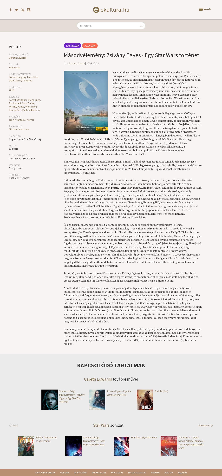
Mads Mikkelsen (31, 110)
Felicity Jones (16, 106)
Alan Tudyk (28, 103)
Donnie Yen (15, 110)
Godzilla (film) (161, 391)
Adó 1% (168, 472)
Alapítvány (80, 472)
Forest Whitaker (18, 99)
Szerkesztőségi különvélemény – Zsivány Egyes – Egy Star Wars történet (72, 396)
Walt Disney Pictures (20, 80)
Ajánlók (90, 45)
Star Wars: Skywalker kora (144, 437)
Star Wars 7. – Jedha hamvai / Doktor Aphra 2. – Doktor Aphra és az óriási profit (191, 442)
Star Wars (14, 67)
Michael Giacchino (19, 129)
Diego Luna (34, 99)
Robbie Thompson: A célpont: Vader (46, 439)
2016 (11, 90)
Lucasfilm (32, 77)
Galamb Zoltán (77, 63)
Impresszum (99, 472)
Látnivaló (72, 45)
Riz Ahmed (15, 103)
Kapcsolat (117, 472)
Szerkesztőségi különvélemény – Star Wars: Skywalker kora (94, 441)
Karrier (155, 472)
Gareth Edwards (17, 57)
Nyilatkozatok (137, 472)
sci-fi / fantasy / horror (21, 119)
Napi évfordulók (45, 472)
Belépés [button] (182, 472)
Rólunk (64, 472)
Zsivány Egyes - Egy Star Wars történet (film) (119, 393)
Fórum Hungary (17, 77)
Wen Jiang (31, 106)
